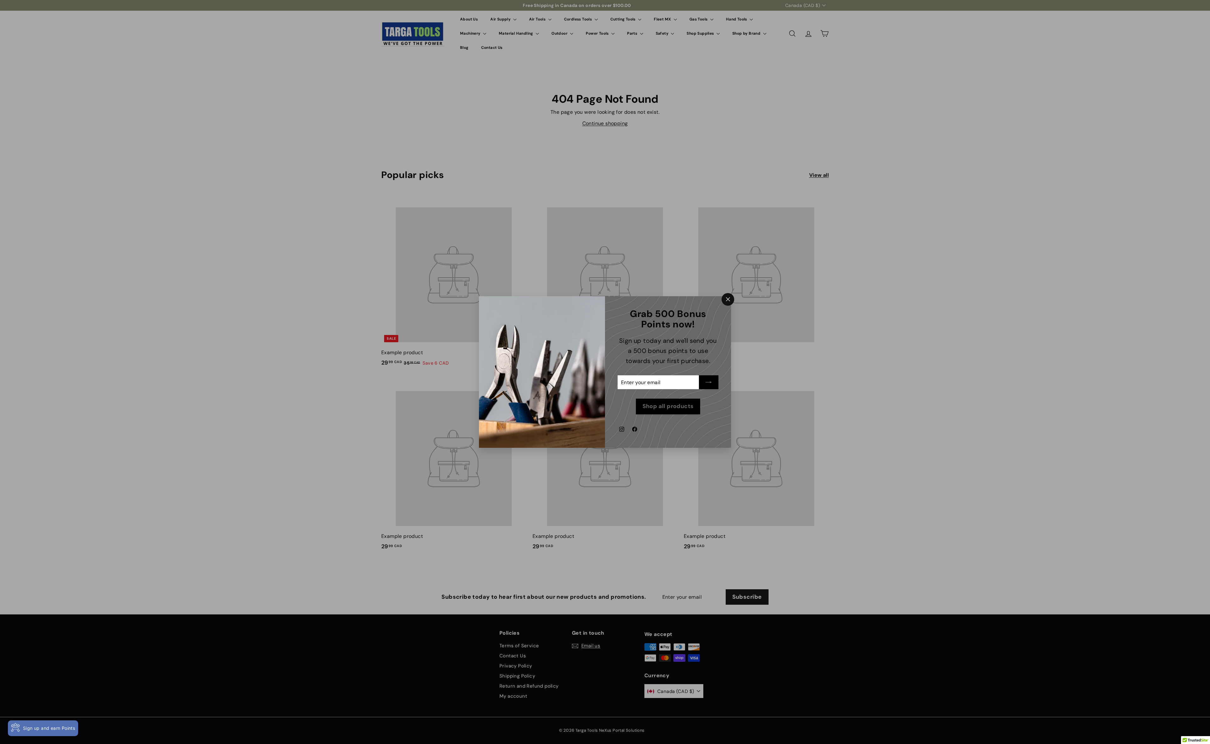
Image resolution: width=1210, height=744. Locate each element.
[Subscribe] (708, 382)
